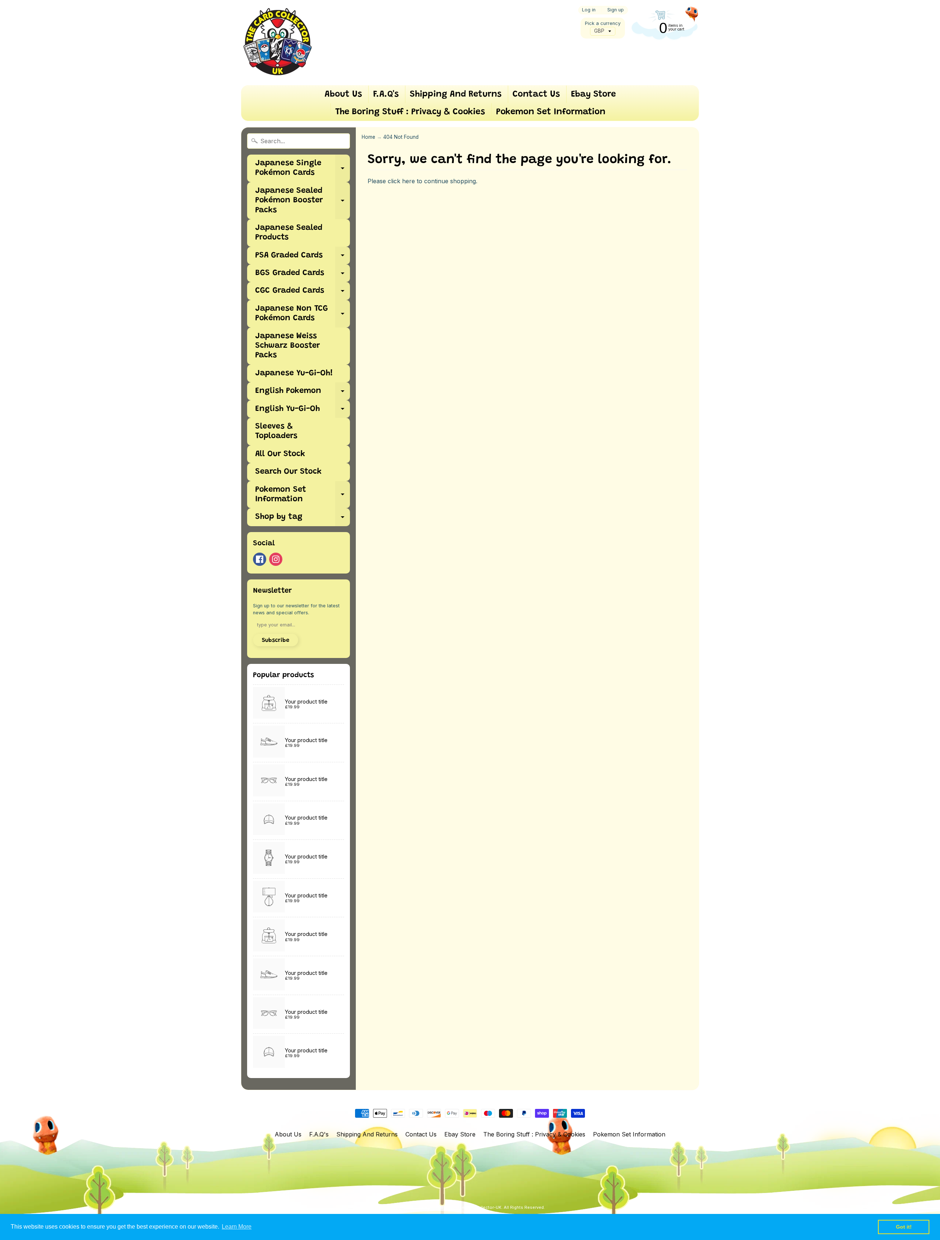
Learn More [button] (237, 1226)
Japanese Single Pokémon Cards (302, 168)
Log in (589, 10)
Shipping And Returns (456, 94)
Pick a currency (603, 23)
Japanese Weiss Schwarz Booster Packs (287, 346)
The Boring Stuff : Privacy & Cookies (410, 112)
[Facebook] (259, 559)
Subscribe (275, 640)
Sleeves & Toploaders (276, 431)
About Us (343, 94)
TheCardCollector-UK (479, 1207)
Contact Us (536, 94)
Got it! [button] (904, 1227)
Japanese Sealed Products (288, 233)
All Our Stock (280, 454)
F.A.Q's (386, 94)
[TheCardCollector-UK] (277, 42)
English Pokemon (302, 393)
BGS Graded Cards (302, 275)
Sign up (615, 10)
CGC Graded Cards (302, 293)
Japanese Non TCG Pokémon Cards (302, 314)
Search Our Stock (288, 472)
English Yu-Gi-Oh (302, 411)
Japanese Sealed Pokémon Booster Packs (302, 200)
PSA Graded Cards (302, 258)
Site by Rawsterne (481, 1213)
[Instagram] (275, 559)
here (408, 181)
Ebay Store (593, 94)
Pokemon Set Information (550, 112)
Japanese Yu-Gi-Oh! (294, 373)
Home (368, 137)
